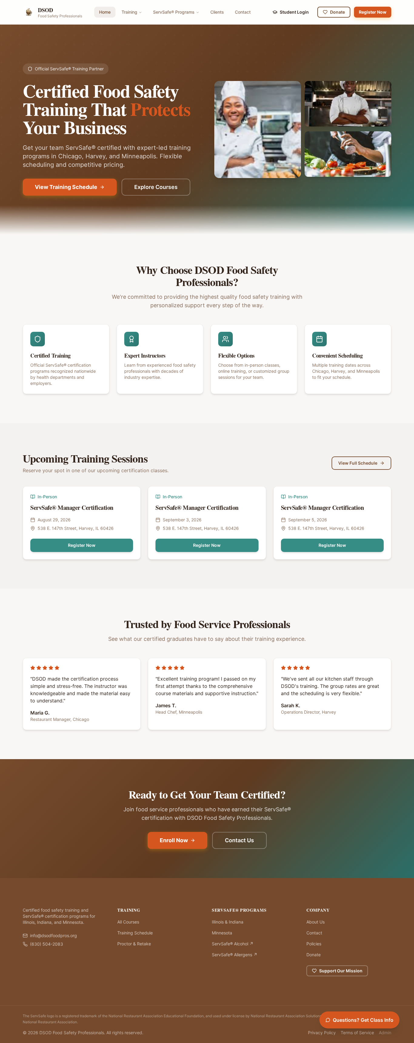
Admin (385, 1032)
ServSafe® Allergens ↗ (234, 954)
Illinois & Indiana (227, 921)
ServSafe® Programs (174, 12)
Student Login (294, 12)
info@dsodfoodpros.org (53, 935)
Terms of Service (357, 1032)
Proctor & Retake (134, 943)
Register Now (372, 12)
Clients (217, 12)
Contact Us (239, 840)
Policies (313, 943)
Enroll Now (174, 840)
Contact (243, 12)
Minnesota (222, 932)
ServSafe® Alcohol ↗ (232, 943)
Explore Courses (156, 187)
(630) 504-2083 (46, 944)
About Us (315, 921)
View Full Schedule (357, 463)
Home (105, 12)
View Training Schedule (66, 187)
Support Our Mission (340, 970)
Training (129, 12)
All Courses (128, 921)
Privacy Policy (322, 1032)
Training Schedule (135, 932)
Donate (337, 12)
